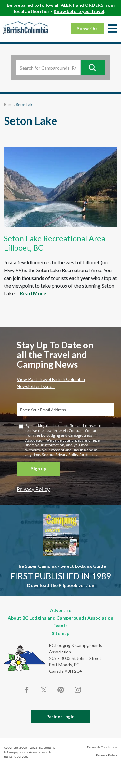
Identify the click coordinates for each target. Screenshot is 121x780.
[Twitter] (44, 689)
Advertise (60, 610)
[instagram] (77, 690)
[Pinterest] (61, 690)
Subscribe (87, 28)
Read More (33, 293)
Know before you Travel (79, 11)
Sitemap (60, 633)
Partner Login (60, 716)
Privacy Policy (33, 489)
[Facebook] (27, 690)
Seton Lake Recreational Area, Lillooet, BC (55, 242)
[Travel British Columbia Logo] (25, 27)
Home (9, 104)
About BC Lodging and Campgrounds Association (60, 618)
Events (60, 625)
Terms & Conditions (102, 747)
